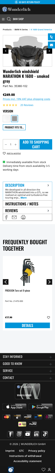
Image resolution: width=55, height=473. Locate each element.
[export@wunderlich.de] (51, 45)
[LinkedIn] (36, 434)
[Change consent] (11, 469)
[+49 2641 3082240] (51, 36)
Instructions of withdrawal (25, 456)
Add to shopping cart (36, 144)
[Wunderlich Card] (27, 391)
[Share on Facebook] (6, 217)
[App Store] (14, 407)
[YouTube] (27, 434)
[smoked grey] (14, 118)
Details (27, 325)
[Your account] (49, 469)
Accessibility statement (28, 461)
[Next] (49, 51)
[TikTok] (45, 434)
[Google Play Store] (41, 407)
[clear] (6, 118)
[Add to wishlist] (48, 317)
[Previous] (5, 51)
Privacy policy (36, 450)
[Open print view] (23, 217)
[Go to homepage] (16, 9)
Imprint (10, 450)
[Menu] (3, 18)
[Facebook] (10, 434)
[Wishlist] (43, 469)
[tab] (27, 191)
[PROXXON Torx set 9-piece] (27, 272)
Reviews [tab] (11, 210)
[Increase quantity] (16, 144)
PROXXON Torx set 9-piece (17, 290)
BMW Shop (18, 19)
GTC (21, 450)
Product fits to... (14, 127)
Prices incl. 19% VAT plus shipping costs (26, 99)
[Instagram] (19, 434)
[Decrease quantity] (6, 144)
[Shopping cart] (53, 18)
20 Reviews (26, 105)
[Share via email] (14, 217)
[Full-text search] (9, 18)
